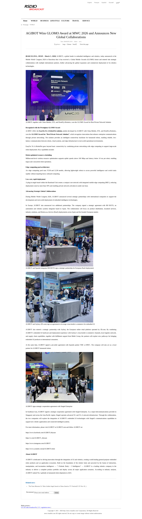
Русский (111, 2)
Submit (56, 492)
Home (25, 21)
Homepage (26, 24)
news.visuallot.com (49, 513)
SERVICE (86, 21)
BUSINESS (44, 21)
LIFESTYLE (55, 21)
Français (96, 2)
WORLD (34, 21)
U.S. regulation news (44, 507)
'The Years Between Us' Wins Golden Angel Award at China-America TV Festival (52, 486)
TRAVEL (75, 21)
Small (74, 44)
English (90, 2)
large (64, 44)
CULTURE (65, 21)
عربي (118, 2)
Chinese (69, 44)
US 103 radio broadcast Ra (29, 507)
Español (104, 2)
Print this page (84, 44)
